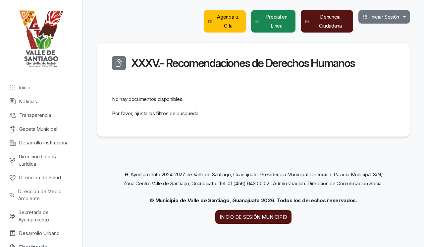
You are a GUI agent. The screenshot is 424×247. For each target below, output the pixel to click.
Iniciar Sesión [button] (384, 17)
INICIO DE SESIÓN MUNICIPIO (253, 217)
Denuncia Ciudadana (330, 21)
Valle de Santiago (41, 38)
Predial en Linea (277, 21)
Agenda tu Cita (228, 21)
